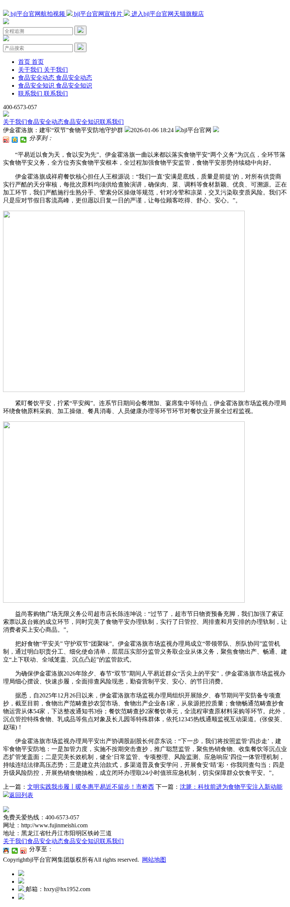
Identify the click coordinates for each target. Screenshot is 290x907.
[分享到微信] (23, 140)
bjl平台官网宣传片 (98, 14)
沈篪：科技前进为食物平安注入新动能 (231, 787)
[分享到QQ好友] (6, 851)
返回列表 (21, 795)
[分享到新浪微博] (6, 140)
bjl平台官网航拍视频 (37, 14)
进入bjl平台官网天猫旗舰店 (167, 14)
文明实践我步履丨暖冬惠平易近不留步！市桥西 (90, 787)
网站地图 (154, 859)
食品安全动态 (45, 122)
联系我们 (112, 122)
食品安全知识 (81, 122)
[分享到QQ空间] (15, 140)
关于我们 (15, 122)
